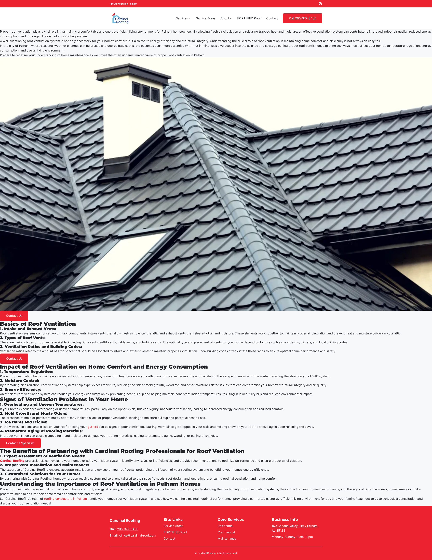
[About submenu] (231, 18)
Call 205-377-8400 (302, 18)
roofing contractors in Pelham (65, 498)
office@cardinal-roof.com (137, 535)
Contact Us (14, 315)
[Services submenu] (190, 18)
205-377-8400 (127, 529)
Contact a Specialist (20, 443)
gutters (93, 426)
